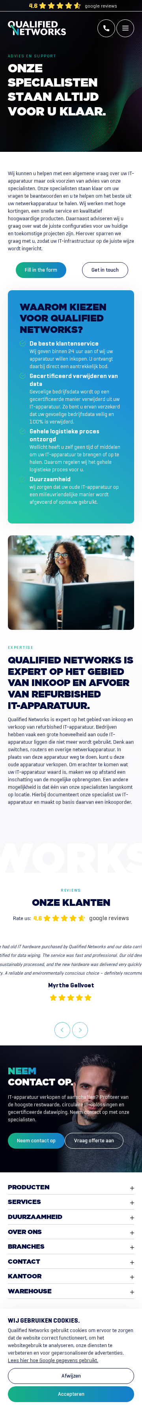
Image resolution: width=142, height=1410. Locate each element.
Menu (125, 28)
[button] (62, 1030)
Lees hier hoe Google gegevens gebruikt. (53, 1360)
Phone (106, 28)
